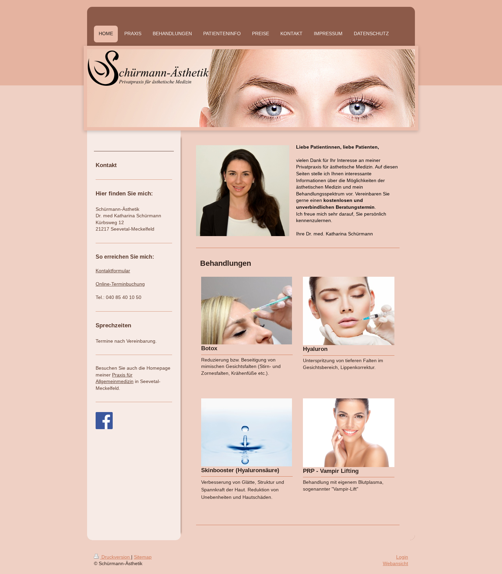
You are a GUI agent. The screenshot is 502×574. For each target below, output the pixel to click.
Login (402, 557)
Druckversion (115, 557)
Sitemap (143, 557)
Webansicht (395, 563)
